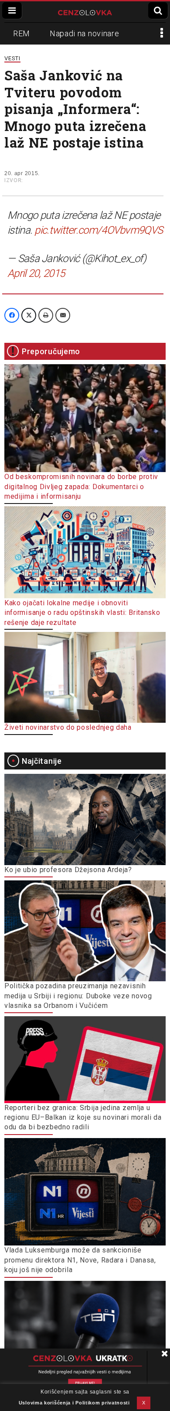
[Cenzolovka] (85, 11)
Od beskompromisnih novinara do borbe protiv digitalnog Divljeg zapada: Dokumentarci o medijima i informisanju (81, 486)
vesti (12, 58)
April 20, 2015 (36, 273)
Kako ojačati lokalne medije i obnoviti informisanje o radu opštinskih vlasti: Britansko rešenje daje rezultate (82, 613)
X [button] (144, 1402)
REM (21, 33)
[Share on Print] (45, 315)
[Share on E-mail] (62, 315)
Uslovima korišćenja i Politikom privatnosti (74, 1402)
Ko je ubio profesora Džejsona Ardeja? (68, 870)
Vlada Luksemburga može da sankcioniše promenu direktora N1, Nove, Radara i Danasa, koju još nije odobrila (80, 1260)
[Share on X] (28, 315)
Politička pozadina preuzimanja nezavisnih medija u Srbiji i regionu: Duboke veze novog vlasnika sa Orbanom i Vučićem (78, 996)
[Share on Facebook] (11, 315)
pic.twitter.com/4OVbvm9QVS (98, 230)
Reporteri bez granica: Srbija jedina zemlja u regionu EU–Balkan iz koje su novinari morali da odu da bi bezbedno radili (83, 1118)
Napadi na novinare (84, 33)
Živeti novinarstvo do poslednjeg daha (68, 727)
